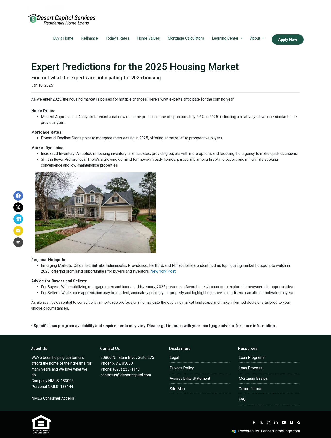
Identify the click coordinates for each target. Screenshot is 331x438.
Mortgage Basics (253, 378)
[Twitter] (261, 422)
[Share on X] (18, 207)
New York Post (163, 271)
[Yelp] (298, 422)
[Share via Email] (18, 231)
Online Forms (250, 389)
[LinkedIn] (276, 422)
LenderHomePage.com (280, 431)
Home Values (148, 38)
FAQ (242, 399)
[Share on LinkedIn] (18, 219)
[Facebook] (254, 422)
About (255, 38)
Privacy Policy (182, 368)
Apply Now (287, 39)
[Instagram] (268, 422)
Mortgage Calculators (186, 38)
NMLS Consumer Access (53, 398)
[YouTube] (284, 422)
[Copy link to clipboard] (18, 242)
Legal (174, 357)
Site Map (177, 389)
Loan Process (250, 368)
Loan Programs (252, 357)
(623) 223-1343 (126, 369)
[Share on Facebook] (18, 196)
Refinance (89, 38)
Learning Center (225, 38)
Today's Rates (117, 38)
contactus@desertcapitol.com (126, 375)
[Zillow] (291, 422)
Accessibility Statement (190, 378)
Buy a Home (63, 38)
